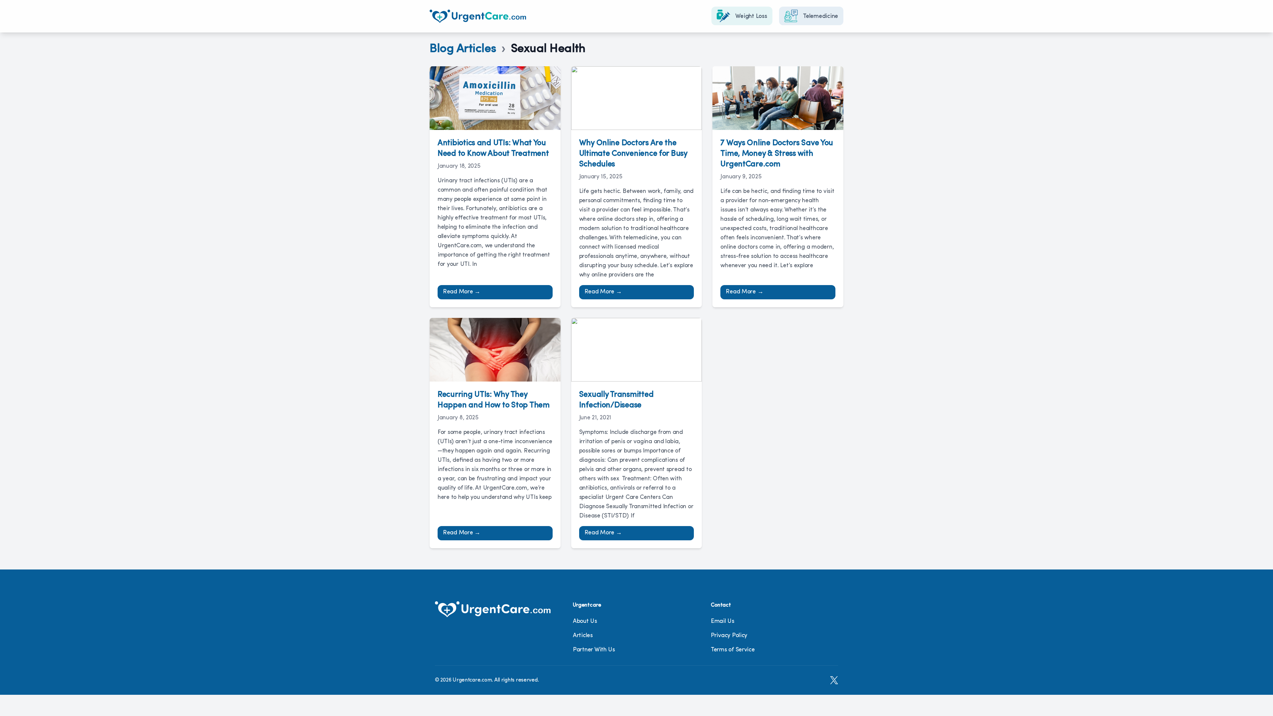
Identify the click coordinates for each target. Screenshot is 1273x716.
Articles (583, 636)
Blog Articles (463, 49)
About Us (585, 622)
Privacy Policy (729, 636)
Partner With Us (594, 650)
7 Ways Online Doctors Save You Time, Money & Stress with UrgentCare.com (776, 153)
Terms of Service (733, 650)
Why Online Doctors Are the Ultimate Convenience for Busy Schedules (633, 153)
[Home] (478, 16)
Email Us (722, 622)
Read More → (461, 292)
